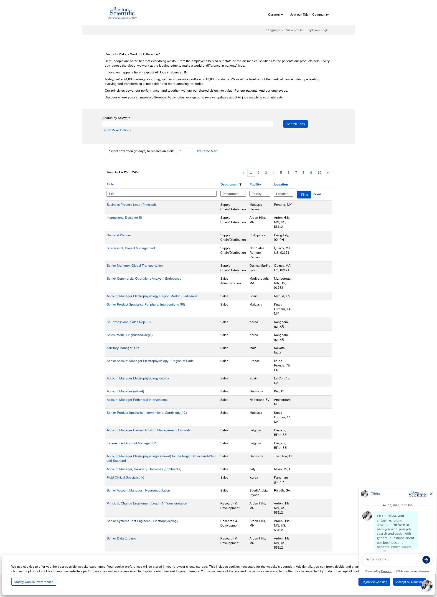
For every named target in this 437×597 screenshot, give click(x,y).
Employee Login (317, 30)
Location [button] (281, 184)
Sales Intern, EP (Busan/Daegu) (130, 335)
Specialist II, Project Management (131, 248)
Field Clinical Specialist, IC (126, 477)
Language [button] (273, 30)
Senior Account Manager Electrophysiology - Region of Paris (150, 361)
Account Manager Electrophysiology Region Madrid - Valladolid (152, 296)
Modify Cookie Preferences (33, 582)
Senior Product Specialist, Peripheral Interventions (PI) (146, 304)
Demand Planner (119, 235)
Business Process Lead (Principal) (131, 204)
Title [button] (110, 184)
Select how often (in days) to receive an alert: (141, 151)
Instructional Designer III (124, 217)
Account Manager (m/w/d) (125, 391)
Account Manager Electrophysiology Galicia (138, 378)
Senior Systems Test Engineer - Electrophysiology (142, 521)
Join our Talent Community (309, 14)
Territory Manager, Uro (123, 348)
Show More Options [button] (117, 130)
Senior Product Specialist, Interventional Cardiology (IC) (147, 412)
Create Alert (208, 151)
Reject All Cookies (374, 582)
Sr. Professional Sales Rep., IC (129, 322)
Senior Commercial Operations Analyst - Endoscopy (144, 278)
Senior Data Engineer (122, 538)
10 (319, 172)
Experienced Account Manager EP (131, 443)
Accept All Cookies (409, 582)
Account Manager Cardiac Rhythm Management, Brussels (149, 430)
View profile (294, 30)
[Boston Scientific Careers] (122, 14)
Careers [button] (274, 14)
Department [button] (230, 184)
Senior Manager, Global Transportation (135, 265)
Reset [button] (317, 194)
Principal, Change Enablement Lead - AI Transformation (147, 503)
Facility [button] (255, 184)
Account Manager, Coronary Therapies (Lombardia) (144, 469)
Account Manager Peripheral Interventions (137, 399)
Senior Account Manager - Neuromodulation (138, 490)
